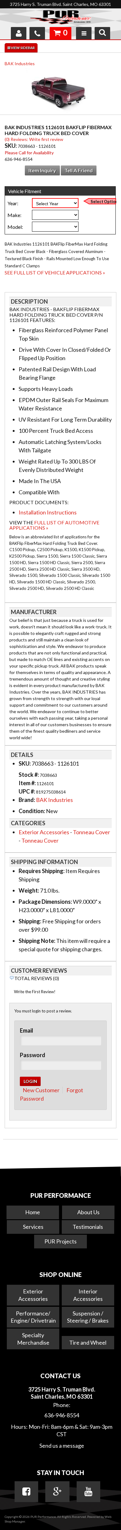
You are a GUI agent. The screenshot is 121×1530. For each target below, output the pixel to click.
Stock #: (29, 774)
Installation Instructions (48, 512)
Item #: (28, 783)
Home (32, 1212)
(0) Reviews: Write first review (34, 139)
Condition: (32, 811)
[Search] (102, 33)
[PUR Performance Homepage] (60, 18)
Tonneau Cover (91, 832)
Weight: (29, 890)
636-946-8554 (61, 1415)
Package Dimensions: (45, 901)
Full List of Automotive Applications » (54, 525)
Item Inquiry (42, 170)
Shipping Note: (37, 940)
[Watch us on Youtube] (88, 1491)
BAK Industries (20, 63)
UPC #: (27, 791)
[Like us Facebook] (26, 1491)
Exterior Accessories (44, 832)
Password (32, 1055)
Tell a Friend (79, 170)
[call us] (37, 33)
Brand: (27, 799)
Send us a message (61, 1445)
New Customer (41, 1090)
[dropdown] (84, 33)
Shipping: (30, 921)
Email (26, 1030)
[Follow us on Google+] (57, 1491)
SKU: (11, 145)
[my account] (18, 33)
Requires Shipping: (42, 870)
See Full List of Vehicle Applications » (55, 272)
